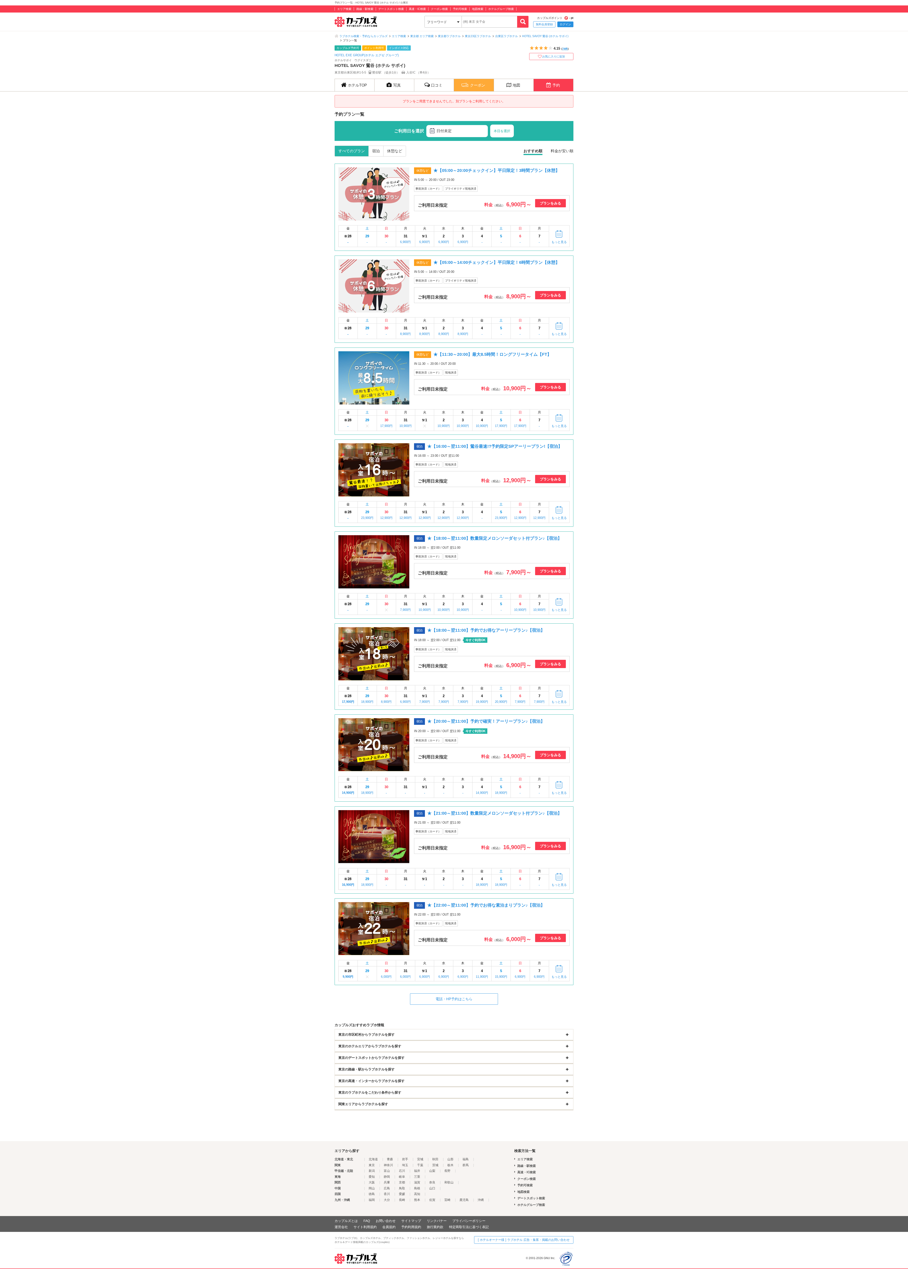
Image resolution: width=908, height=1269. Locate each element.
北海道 (373, 1159)
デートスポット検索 (391, 9)
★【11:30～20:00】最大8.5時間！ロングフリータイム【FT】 (492, 354)
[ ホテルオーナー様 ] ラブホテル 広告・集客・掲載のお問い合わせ (524, 1240)
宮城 (420, 1159)
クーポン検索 (439, 9)
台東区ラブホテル (506, 36)
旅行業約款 (435, 1227)
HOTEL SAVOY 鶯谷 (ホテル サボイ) (545, 36)
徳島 (372, 1194)
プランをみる (550, 203)
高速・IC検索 (417, 9)
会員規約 (389, 1227)
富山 (387, 1171)
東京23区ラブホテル (478, 36)
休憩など (394, 151)
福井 (417, 1171)
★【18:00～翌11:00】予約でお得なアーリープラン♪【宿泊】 (486, 630)
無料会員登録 (544, 24)
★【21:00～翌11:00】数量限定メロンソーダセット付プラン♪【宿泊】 (494, 813)
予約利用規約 (411, 1227)
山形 (450, 1159)
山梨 (432, 1171)
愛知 (372, 1176)
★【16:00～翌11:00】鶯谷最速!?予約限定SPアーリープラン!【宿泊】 (494, 446)
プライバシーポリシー (468, 1221)
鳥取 (402, 1188)
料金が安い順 (562, 151)
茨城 (435, 1165)
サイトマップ (411, 1221)
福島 (466, 1159)
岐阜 (402, 1176)
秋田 (435, 1159)
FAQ (366, 1221)
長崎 (402, 1200)
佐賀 (432, 1200)
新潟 (372, 1171)
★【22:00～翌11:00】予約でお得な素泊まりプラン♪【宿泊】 (486, 905)
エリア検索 (344, 9)
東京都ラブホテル (449, 36)
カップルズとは (346, 1221)
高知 (417, 1194)
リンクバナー (437, 1221)
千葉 (420, 1165)
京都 (402, 1182)
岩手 (405, 1159)
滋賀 (417, 1182)
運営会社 (341, 1227)
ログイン (565, 24)
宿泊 (376, 151)
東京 (372, 1165)
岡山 (372, 1188)
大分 (387, 1200)
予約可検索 (460, 9)
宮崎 (447, 1200)
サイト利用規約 (365, 1227)
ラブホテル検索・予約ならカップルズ (363, 36)
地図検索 (477, 9)
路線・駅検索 (364, 9)
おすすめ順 (533, 151)
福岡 (372, 1200)
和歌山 (449, 1182)
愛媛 (402, 1194)
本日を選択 (502, 131)
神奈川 (388, 1165)
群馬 (466, 1165)
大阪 (372, 1182)
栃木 (450, 1165)
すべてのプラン (351, 151)
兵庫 (387, 1182)
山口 (432, 1188)
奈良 (432, 1182)
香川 (387, 1194)
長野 (447, 1171)
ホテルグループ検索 (501, 9)
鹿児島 (464, 1200)
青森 (390, 1159)
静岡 (387, 1176)
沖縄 (481, 1200)
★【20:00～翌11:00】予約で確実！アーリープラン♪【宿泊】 (486, 721)
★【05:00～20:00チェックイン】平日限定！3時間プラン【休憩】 (496, 170)
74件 (565, 48)
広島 (387, 1188)
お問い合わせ (386, 1221)
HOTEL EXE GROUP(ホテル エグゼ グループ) (367, 55)
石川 (402, 1171)
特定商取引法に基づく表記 (469, 1227)
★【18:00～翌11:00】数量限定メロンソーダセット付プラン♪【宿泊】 (494, 538)
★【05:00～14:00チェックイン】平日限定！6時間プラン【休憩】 (496, 262)
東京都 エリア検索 (422, 36)
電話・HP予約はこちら (454, 999)
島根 (417, 1188)
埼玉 (405, 1165)
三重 (417, 1176)
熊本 (417, 1200)
